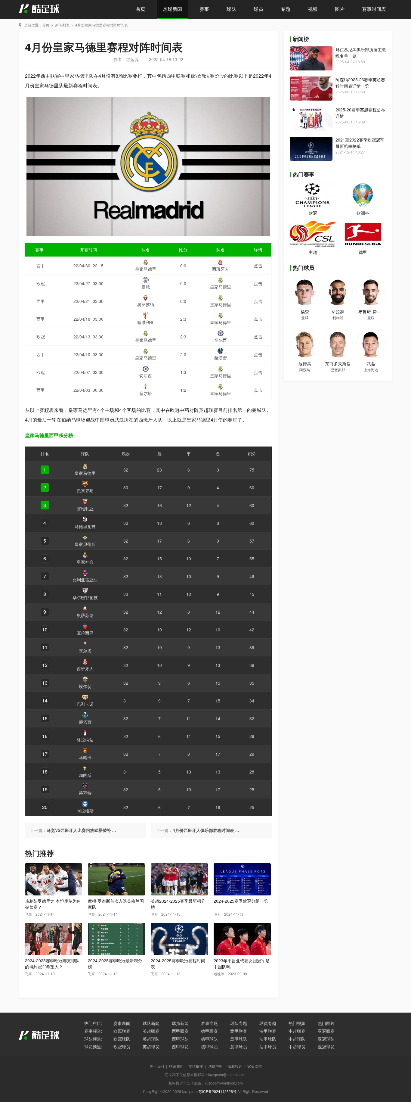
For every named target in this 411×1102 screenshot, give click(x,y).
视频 (312, 8)
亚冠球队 (326, 1039)
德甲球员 (209, 1047)
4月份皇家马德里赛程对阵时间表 (101, 24)
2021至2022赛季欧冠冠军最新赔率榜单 (359, 143)
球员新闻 (180, 1023)
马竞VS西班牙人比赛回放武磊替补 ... (81, 830)
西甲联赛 (180, 1031)
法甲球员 (267, 1047)
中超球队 (297, 1039)
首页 (140, 8)
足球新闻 (172, 8)
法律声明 (215, 1066)
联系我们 (176, 1066)
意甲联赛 (238, 1031)
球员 (258, 8)
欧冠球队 (121, 1039)
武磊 (371, 363)
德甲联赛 (209, 1031)
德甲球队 (209, 1039)
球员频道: (93, 1047)
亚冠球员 (326, 1047)
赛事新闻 (121, 1023)
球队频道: (93, 1039)
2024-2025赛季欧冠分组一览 (241, 901)
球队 (231, 8)
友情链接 (196, 1066)
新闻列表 (62, 24)
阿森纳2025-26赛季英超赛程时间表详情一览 (360, 82)
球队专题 (238, 1023)
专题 (285, 8)
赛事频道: (93, 1031)
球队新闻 (151, 1023)
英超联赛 (151, 1031)
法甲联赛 (267, 1031)
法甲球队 (267, 1039)
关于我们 (157, 1066)
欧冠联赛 (121, 1031)
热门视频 (297, 1023)
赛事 (204, 8)
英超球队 (151, 1039)
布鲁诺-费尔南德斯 (376, 311)
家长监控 (254, 1066)
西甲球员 (180, 1047)
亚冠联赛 (326, 1031)
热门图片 (326, 1023)
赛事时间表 (374, 8)
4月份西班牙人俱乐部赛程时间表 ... (206, 830)
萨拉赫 (338, 311)
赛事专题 (209, 1023)
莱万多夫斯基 (338, 363)
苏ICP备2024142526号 (217, 1091)
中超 (313, 252)
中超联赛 (297, 1031)
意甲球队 (238, 1039)
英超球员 (151, 1047)
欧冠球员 (121, 1047)
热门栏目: (93, 1023)
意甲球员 (238, 1047)
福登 (305, 311)
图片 (340, 8)
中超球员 (297, 1047)
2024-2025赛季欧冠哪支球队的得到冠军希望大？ (52, 963)
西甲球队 (180, 1039)
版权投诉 (235, 1066)
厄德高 (304, 363)
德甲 (363, 252)
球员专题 (267, 1023)
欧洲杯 (363, 213)
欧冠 (313, 213)
